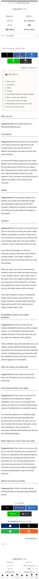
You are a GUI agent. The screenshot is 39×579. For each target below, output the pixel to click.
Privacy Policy (29, 572)
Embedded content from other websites (20, 94)
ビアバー (29, 562)
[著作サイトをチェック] (10, 526)
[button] (37, 35)
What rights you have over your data (19, 103)
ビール (10, 569)
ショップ (10, 565)
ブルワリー (10, 562)
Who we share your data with (17, 97)
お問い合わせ (10, 572)
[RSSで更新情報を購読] (29, 531)
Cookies (9, 91)
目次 (10, 74)
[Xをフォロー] (29, 526)
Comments (10, 85)
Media (9, 88)
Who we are (11, 81)
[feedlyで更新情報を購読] (10, 531)
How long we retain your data (17, 100)
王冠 (28, 569)
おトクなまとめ (29, 565)
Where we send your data (15, 107)
